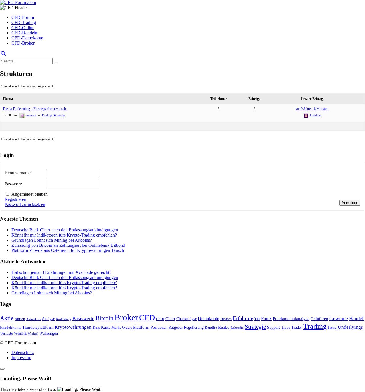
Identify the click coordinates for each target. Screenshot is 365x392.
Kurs (96, 327)
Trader (296, 327)
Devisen (226, 319)
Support (273, 327)
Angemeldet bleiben (29, 194)
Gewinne (338, 318)
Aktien (20, 319)
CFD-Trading (23, 22)
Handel (356, 318)
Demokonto (208, 318)
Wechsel (33, 333)
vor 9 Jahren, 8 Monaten (311, 109)
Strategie (255, 326)
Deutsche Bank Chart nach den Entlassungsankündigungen (64, 229)
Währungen (48, 333)
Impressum (21, 357)
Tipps (285, 327)
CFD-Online (22, 27)
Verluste (6, 333)
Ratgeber (176, 327)
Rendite (211, 327)
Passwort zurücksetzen (25, 204)
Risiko (224, 327)
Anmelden (350, 203)
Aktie (6, 318)
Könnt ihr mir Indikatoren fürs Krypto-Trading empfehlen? (64, 235)
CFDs (160, 319)
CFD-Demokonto (27, 37)
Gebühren (319, 318)
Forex (266, 318)
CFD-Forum (22, 17)
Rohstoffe (237, 327)
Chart (170, 318)
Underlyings (350, 327)
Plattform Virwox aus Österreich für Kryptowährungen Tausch (67, 250)
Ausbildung (63, 319)
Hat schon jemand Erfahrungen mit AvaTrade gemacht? (61, 272)
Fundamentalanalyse (291, 318)
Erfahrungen (246, 318)
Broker (126, 317)
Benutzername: (18, 172)
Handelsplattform (38, 327)
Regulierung (194, 327)
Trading (315, 326)
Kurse (105, 327)
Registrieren (15, 199)
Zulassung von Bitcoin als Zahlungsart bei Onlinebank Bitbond (68, 245)
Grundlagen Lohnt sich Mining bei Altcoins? (51, 240)
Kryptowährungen (73, 327)
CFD (147, 317)
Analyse (48, 319)
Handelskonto (11, 327)
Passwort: (13, 183)
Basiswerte (83, 318)
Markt (116, 328)
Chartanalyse (186, 318)
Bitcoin (104, 318)
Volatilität (20, 334)
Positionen (159, 327)
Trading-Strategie (53, 115)
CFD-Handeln (24, 32)
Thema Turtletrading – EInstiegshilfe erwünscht (35, 109)
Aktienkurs (33, 319)
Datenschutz (22, 352)
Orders (127, 327)
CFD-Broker (23, 43)
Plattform (141, 327)
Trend (332, 328)
